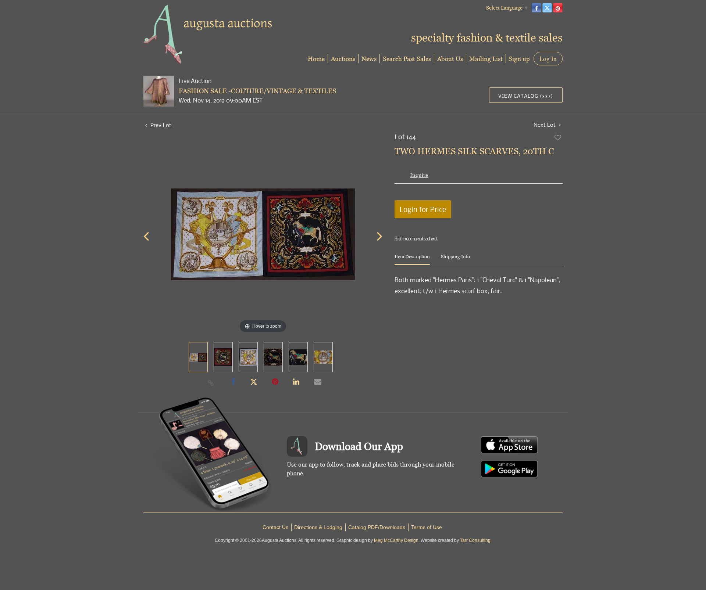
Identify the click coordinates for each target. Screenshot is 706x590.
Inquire (419, 175)
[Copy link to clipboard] (211, 382)
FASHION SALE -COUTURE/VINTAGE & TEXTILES (257, 91)
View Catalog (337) (525, 95)
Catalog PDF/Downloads (376, 527)
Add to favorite (558, 137)
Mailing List (486, 58)
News (369, 58)
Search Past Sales (407, 58)
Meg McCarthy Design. (397, 540)
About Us (450, 58)
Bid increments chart (416, 238)
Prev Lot (160, 125)
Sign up (519, 58)
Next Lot (545, 125)
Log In (548, 58)
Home (316, 58)
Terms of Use (426, 527)
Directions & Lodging (318, 527)
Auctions (343, 58)
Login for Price (423, 209)
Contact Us (275, 527)
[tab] (412, 259)
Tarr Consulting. (476, 540)
